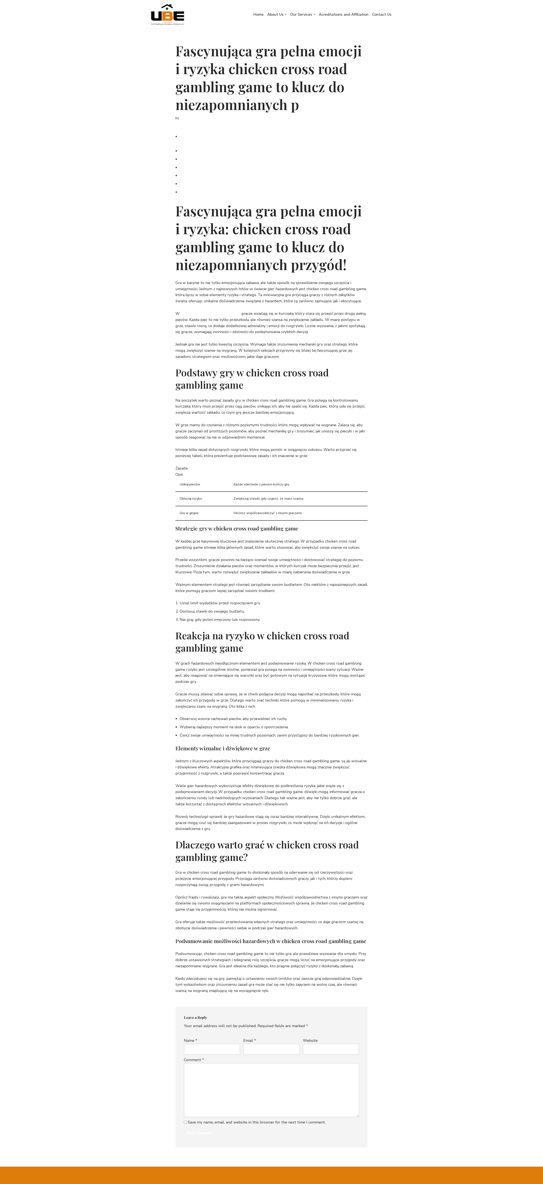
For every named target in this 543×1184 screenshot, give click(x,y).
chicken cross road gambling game (210, 313)
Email (249, 1040)
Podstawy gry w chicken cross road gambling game (224, 150)
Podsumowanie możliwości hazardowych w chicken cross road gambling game (247, 192)
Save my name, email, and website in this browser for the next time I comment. (257, 1122)
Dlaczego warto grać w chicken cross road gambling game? (231, 183)
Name (190, 1040)
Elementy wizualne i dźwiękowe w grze (214, 175)
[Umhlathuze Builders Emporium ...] (169, 14)
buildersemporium (193, 118)
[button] (286, 14)
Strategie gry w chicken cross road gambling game (224, 159)
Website (310, 1040)
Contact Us (382, 14)
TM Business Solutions (190, 1178)
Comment (194, 1059)
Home (258, 14)
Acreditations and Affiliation (343, 14)
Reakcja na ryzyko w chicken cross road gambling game (227, 167)
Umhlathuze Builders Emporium (179, 1172)
